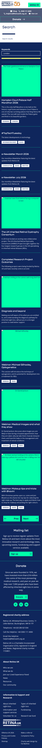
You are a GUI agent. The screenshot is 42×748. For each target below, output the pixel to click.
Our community (9, 685)
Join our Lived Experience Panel (16, 674)
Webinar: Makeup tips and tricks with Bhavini (19, 490)
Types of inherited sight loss (28, 704)
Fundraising (26, 710)
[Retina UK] (11, 4)
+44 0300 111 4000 (25, 632)
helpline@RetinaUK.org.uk (16, 14)
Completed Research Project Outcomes (17, 261)
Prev (16, 518)
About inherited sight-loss (9, 704)
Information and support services (10, 711)
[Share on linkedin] (26, 605)
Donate (17, 19)
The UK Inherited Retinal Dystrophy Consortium (20, 233)
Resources (7, 681)
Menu (33, 4)
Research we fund (28, 716)
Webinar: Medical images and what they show (21, 425)
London (15, 121)
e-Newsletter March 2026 (15, 154)
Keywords (6, 49)
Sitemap (5, 741)
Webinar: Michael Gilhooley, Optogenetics (16, 366)
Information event (9, 142)
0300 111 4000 (26, 11)
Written (25, 165)
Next (25, 518)
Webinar (6, 381)
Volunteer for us (9, 716)
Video (14, 381)
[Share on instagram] (21, 605)
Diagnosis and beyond (13, 311)
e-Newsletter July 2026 (14, 177)
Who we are (8, 667)
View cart (34, 14)
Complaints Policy (27, 736)
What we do (8, 671)
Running (6, 121)
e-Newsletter (7, 165)
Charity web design (28, 741)
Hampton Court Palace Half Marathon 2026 (16, 101)
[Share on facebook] (16, 605)
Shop (15, 11)
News (5, 678)
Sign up (14, 554)
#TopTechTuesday (11, 133)
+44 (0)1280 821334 (20, 628)
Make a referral (26, 733)
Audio (21, 142)
